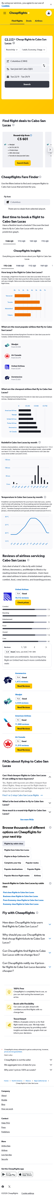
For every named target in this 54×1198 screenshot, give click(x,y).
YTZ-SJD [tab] (45, 241)
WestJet (18, 694)
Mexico (28, 1081)
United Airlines (22, 589)
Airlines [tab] (37, 875)
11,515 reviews (22, 745)
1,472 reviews (21, 681)
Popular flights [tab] (33, 869)
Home (6, 1081)
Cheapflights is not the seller (17, 1060)
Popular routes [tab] (32, 863)
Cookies (5, 5)
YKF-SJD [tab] (33, 241)
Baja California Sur (40, 1081)
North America (17, 1081)
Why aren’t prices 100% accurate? (20, 1070)
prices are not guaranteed (13, 1052)
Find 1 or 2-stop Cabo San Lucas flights (20, 795)
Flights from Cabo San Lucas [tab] (16, 850)
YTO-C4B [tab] (8, 266)
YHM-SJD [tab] (9, 241)
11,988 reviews (22, 724)
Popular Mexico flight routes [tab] (16, 875)
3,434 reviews (21, 703)
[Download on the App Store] (25, 1174)
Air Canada (20, 737)
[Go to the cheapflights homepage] (19, 13)
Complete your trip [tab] (12, 863)
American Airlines (23, 716)
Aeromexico (20, 673)
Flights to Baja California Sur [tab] (16, 856)
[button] (51, 4)
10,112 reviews (22, 598)
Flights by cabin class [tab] (13, 843)
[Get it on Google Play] (8, 1174)
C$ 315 (9, 39)
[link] (23, 163)
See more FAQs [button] (27, 819)
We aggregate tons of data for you (20, 1065)
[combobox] (29, 202)
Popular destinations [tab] (13, 869)
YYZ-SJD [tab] (21, 241)
